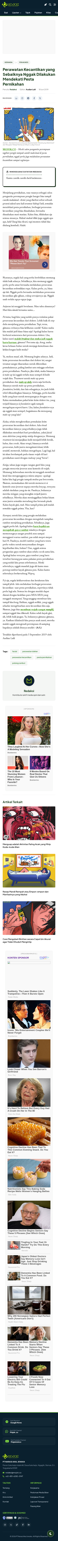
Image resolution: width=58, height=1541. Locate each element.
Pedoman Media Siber (39, 1492)
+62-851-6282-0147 (14, 1476)
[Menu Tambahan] (55, 4)
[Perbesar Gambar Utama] (29, 141)
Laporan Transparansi (39, 1502)
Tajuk (27, 12)
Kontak (6, 1502)
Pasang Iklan (35, 1506)
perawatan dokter (30, 651)
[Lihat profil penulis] (29, 685)
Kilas (48, 12)
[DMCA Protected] (9, 1518)
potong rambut (18, 663)
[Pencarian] (50, 4)
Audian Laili (9, 638)
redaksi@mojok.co (13, 1473)
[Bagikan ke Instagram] (22, 98)
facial (14, 651)
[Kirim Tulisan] (45, 4)
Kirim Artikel (8, 1497)
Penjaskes (23, 62)
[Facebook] (23, 1524)
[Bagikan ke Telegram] (28, 98)
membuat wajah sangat (37, 610)
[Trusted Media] (4, 1518)
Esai (6, 12)
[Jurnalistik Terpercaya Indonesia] (23, 1518)
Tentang (6, 1488)
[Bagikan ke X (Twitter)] (40, 98)
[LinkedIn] (28, 1524)
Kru (4, 1492)
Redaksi (29, 691)
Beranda (9, 62)
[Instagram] (5, 1524)
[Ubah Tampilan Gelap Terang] (50, 1533)
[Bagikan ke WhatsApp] (16, 98)
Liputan (15, 12)
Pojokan (38, 12)
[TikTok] (17, 1524)
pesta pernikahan (44, 657)
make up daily (25, 382)
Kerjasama (34, 1488)
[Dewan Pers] (15, 1518)
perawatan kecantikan (21, 657)
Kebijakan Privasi (37, 1497)
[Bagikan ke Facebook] (34, 98)
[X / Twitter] (11, 1524)
